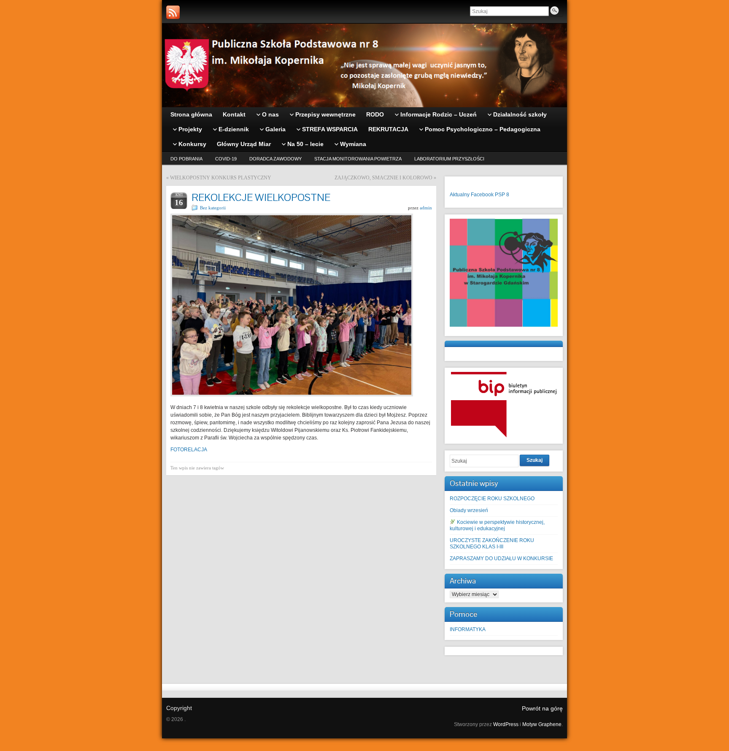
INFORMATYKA (468, 629)
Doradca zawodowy (275, 158)
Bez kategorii (213, 207)
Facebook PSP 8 (490, 195)
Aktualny (460, 195)
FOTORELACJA (188, 450)
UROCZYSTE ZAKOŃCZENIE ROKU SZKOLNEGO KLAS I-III (492, 543)
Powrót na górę (542, 708)
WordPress (505, 724)
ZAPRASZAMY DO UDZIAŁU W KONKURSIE (501, 558)
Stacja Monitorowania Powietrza (358, 158)
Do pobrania (186, 158)
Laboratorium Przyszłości (449, 158)
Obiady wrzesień (469, 510)
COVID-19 (226, 158)
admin (426, 207)
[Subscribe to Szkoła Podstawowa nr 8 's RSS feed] (173, 12)
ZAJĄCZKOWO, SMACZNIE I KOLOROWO (383, 178)
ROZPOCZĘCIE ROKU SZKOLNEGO (492, 499)
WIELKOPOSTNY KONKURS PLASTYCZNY (220, 178)
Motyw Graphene (542, 724)
